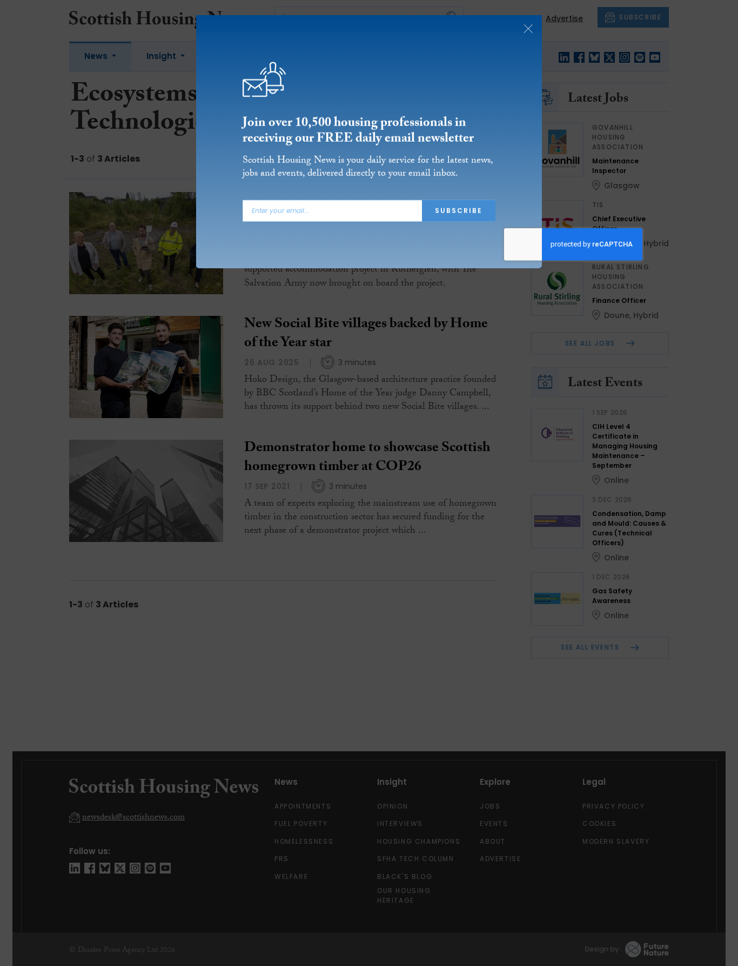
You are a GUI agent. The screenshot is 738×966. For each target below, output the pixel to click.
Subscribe (458, 210)
